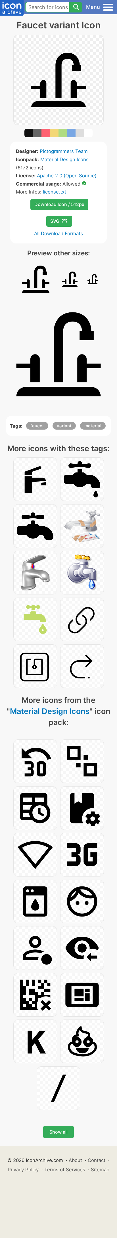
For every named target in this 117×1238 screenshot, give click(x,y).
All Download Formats (58, 233)
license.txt (54, 192)
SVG (54, 221)
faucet (37, 425)
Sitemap (100, 1169)
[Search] (75, 7)
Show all (58, 1132)
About (75, 1160)
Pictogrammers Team (64, 151)
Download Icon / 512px (59, 204)
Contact (96, 1160)
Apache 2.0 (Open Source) (67, 175)
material (92, 425)
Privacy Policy (23, 1169)
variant (64, 425)
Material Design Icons (64, 159)
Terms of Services (64, 1169)
